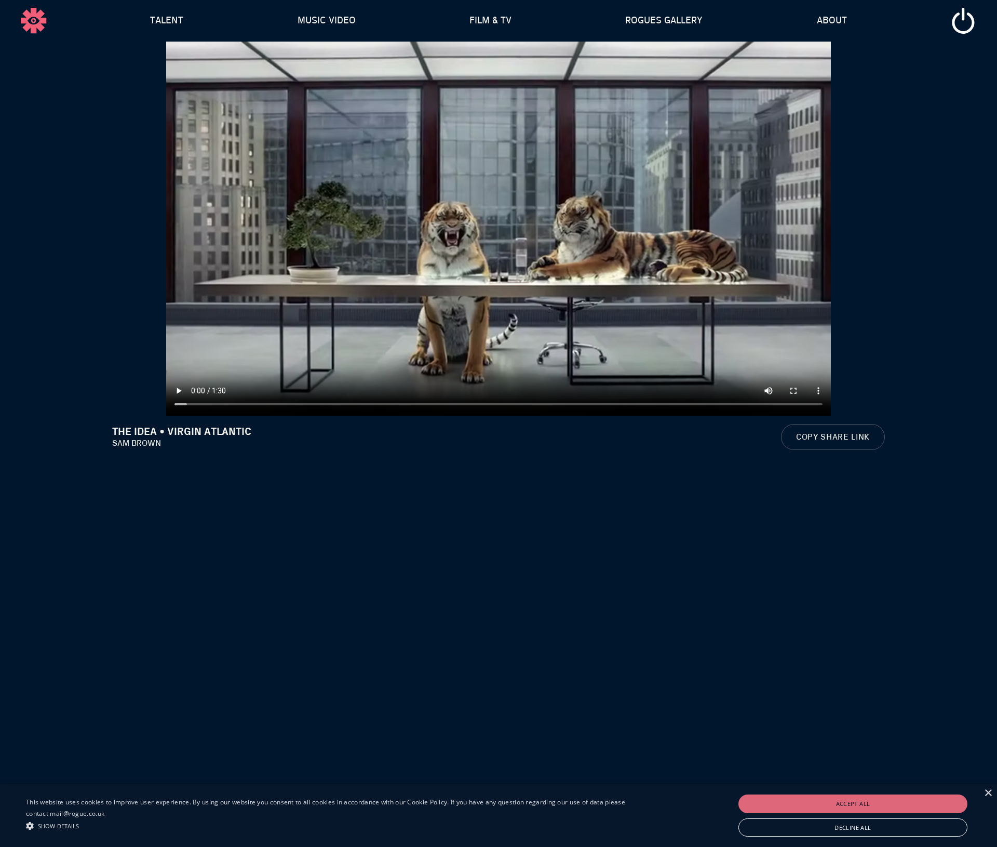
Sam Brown (136, 443)
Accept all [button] (853, 804)
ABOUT (832, 21)
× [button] (988, 793)
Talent (166, 21)
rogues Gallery (664, 21)
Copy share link (833, 437)
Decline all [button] (852, 827)
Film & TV (490, 21)
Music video (327, 21)
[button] (333, 824)
